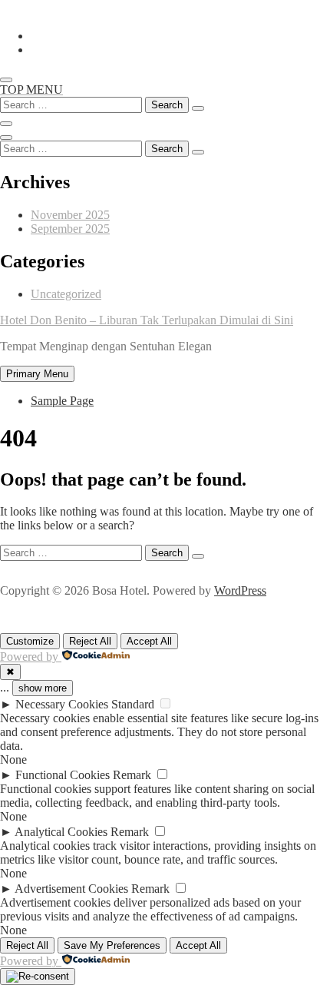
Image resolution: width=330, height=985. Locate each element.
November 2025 (70, 214)
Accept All (149, 641)
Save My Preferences (112, 945)
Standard (132, 704)
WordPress (240, 590)
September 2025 (70, 228)
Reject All (90, 641)
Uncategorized (66, 293)
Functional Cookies (62, 774)
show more (42, 688)
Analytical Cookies (61, 831)
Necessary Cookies (61, 704)
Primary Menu (37, 374)
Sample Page (62, 400)
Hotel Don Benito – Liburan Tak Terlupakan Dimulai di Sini (146, 320)
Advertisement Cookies (71, 888)
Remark (132, 774)
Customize (30, 641)
